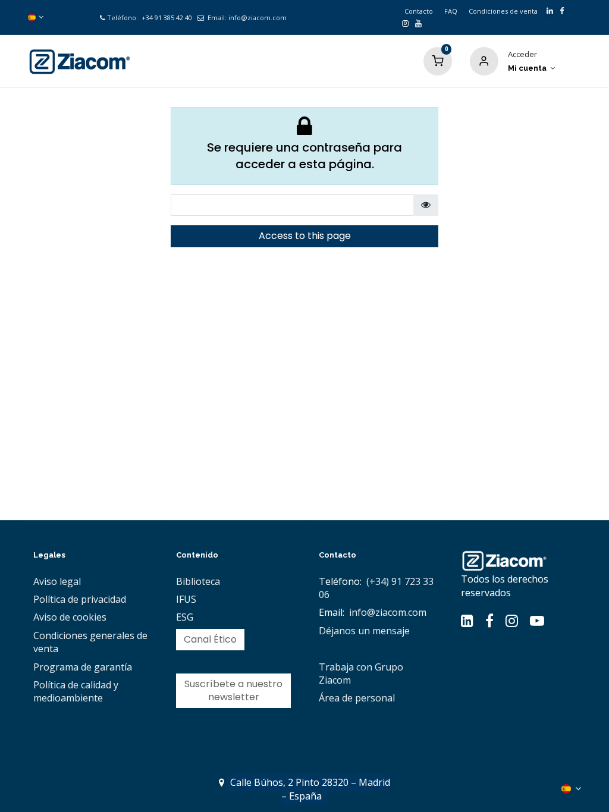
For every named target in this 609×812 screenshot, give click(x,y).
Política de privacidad (79, 599)
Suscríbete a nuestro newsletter (233, 690)
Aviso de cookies (69, 617)
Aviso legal (57, 581)
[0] (437, 60)
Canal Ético (210, 639)
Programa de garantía (82, 666)
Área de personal (357, 697)
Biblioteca (198, 581)
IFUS (186, 599)
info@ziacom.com (257, 17)
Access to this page (305, 236)
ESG (184, 617)
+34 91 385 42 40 (166, 17)
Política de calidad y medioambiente (75, 691)
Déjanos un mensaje (364, 630)
